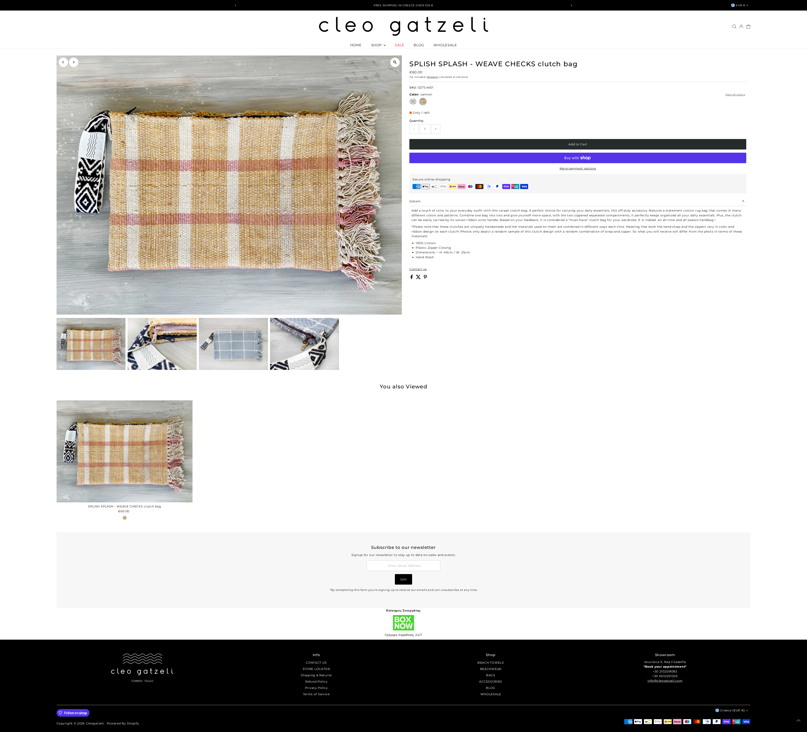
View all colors (735, 94)
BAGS (490, 675)
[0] (748, 26)
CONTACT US (316, 662)
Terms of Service (316, 694)
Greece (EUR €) (732, 710)
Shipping (432, 76)
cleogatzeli (95, 723)
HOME (356, 45)
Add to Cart (577, 144)
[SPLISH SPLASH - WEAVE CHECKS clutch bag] (125, 451)
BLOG (419, 45)
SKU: (413, 87)
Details (415, 201)
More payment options (578, 168)
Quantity (416, 121)
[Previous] (235, 5)
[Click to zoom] (395, 62)
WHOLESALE (445, 45)
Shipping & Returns (316, 675)
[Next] (571, 5)
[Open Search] (734, 26)
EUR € (740, 5)
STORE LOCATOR (316, 669)
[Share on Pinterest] (425, 278)
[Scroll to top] (798, 720)
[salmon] (125, 518)
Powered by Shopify (123, 723)
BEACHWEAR (490, 669)
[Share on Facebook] (412, 278)
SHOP (377, 45)
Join (403, 579)
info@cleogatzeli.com (664, 681)
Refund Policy (316, 681)
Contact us (418, 269)
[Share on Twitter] (419, 278)
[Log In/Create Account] (741, 26)
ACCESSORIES (490, 681)
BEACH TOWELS (490, 662)
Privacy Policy (316, 688)
